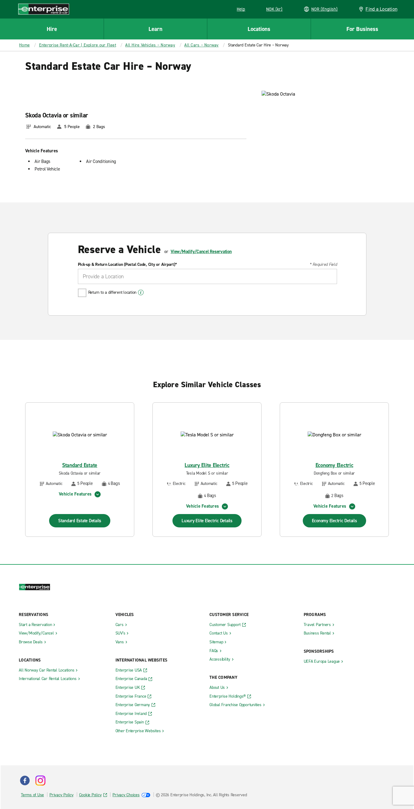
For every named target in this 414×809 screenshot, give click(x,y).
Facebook (24, 780)
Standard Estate (79, 465)
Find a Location (381, 9)
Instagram (40, 780)
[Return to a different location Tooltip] (141, 292)
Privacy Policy (61, 795)
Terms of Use (32, 795)
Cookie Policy (90, 795)
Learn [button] (155, 29)
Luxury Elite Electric (207, 465)
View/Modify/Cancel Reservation (201, 252)
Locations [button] (259, 29)
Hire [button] (52, 29)
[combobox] (207, 276)
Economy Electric (334, 465)
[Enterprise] (43, 9)
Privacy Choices (125, 795)
